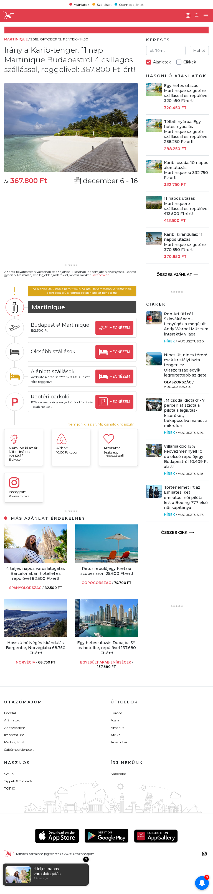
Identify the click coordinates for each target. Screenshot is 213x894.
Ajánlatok (81, 4)
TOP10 (9, 788)
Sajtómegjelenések (19, 749)
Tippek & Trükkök (18, 781)
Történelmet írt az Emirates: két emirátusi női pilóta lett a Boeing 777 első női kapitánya (186, 497)
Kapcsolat (118, 774)
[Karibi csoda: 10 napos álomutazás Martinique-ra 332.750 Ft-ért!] (154, 171)
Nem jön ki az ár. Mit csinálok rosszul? (100, 424)
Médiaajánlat (14, 742)
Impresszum (14, 735)
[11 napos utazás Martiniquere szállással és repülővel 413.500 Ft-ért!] (154, 207)
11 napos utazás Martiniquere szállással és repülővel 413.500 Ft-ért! (186, 206)
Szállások (104, 4)
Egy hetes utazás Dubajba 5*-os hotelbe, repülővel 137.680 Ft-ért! (106, 647)
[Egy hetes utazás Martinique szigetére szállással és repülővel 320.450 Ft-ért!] (154, 94)
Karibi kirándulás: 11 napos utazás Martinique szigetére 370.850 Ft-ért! (185, 242)
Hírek (169, 341)
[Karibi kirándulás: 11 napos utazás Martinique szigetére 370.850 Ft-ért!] (154, 243)
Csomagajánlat (131, 4)
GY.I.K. (9, 774)
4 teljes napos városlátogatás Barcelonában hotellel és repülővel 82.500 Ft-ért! (35, 573)
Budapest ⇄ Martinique (60, 325)
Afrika (115, 735)
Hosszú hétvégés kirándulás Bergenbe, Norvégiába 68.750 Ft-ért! (35, 647)
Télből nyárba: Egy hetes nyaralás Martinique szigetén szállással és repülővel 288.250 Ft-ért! (186, 131)
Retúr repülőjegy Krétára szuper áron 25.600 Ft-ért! (106, 571)
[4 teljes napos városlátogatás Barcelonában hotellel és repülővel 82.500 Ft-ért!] (35, 561)
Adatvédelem (14, 728)
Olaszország (178, 382)
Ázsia (115, 720)
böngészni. (109, 292)
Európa (117, 713)
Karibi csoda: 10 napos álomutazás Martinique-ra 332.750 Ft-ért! (186, 170)
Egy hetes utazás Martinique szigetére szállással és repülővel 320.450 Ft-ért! (186, 93)
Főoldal (10, 713)
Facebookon (101, 275)
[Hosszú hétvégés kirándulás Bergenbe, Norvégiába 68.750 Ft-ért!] (35, 635)
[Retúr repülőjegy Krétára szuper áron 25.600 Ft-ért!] (106, 561)
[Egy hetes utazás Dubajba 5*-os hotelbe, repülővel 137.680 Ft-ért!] (106, 635)
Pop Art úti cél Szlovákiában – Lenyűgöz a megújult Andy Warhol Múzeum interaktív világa (186, 324)
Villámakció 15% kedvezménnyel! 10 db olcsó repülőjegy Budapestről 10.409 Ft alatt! (186, 456)
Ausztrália (119, 742)
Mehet (199, 50)
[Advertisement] (71, 227)
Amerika (118, 728)
